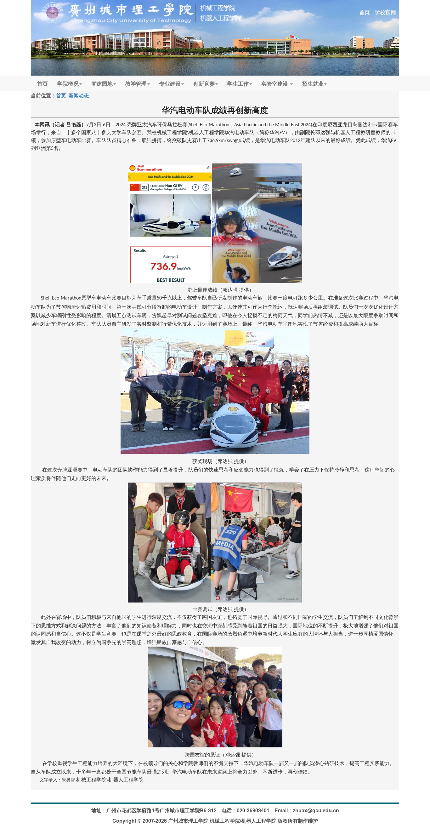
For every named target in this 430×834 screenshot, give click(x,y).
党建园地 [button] (102, 83)
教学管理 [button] (136, 83)
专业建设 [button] (170, 83)
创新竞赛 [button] (204, 83)
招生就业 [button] (313, 83)
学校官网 (385, 12)
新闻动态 (79, 95)
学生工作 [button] (238, 83)
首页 (364, 12)
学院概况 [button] (68, 83)
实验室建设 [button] (275, 83)
